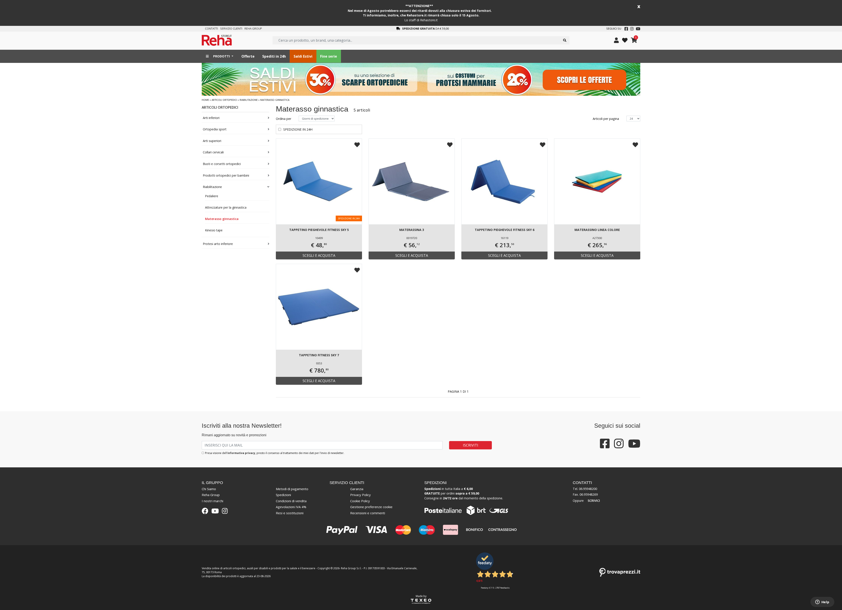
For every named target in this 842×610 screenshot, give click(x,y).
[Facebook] (626, 29)
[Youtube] (638, 29)
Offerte (248, 56)
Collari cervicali (213, 152)
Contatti (211, 28)
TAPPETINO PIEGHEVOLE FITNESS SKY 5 (319, 230)
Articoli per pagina (606, 119)
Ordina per (284, 119)
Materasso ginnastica (222, 219)
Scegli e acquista (319, 255)
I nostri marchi (212, 501)
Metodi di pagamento (292, 489)
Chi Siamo (209, 489)
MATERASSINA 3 (411, 230)
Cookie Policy (360, 501)
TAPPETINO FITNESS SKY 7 (319, 355)
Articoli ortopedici (224, 99)
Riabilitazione (249, 99)
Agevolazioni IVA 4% (291, 507)
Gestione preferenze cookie (371, 507)
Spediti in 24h (274, 56)
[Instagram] (632, 29)
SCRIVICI (594, 500)
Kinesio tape (214, 230)
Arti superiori (212, 141)
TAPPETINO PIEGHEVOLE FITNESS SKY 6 (504, 230)
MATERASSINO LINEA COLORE (597, 230)
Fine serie (328, 56)
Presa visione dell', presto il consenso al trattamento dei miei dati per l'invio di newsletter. (274, 453)
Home (205, 99)
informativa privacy (241, 453)
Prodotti (221, 56)
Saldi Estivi (303, 56)
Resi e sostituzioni (289, 513)
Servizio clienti (231, 28)
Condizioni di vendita (291, 501)
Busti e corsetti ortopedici (222, 164)
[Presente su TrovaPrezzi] (619, 572)
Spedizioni (283, 495)
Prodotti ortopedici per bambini (226, 175)
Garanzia (356, 489)
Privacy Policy (360, 495)
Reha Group (253, 28)
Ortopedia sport (215, 129)
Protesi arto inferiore (218, 244)
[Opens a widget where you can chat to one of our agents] (822, 602)
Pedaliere (211, 196)
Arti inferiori (211, 118)
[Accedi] (616, 40)
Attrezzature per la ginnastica (225, 207)
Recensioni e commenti (367, 513)
